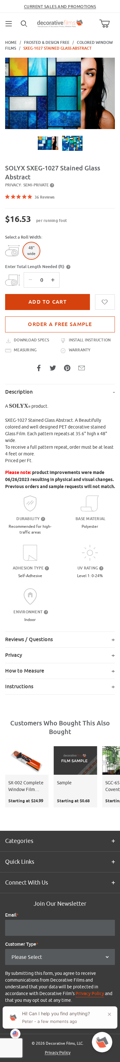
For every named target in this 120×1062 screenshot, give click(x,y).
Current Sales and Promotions (60, 6)
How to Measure (24, 670)
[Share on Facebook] (39, 368)
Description (19, 391)
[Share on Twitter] (53, 368)
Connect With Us (26, 882)
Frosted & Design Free (46, 42)
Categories (19, 840)
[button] (48, 143)
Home (11, 42)
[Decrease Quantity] (30, 280)
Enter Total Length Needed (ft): (35, 266)
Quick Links (19, 861)
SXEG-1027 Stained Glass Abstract (57, 48)
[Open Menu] (9, 23)
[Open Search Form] (24, 23)
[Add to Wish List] (105, 302)
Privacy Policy (90, 993)
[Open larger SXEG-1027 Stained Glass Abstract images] (60, 93)
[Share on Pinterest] (67, 368)
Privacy (13, 655)
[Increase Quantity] (52, 280)
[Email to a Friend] (81, 368)
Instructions (19, 686)
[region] (60, 143)
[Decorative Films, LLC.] (60, 23)
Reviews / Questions (29, 639)
